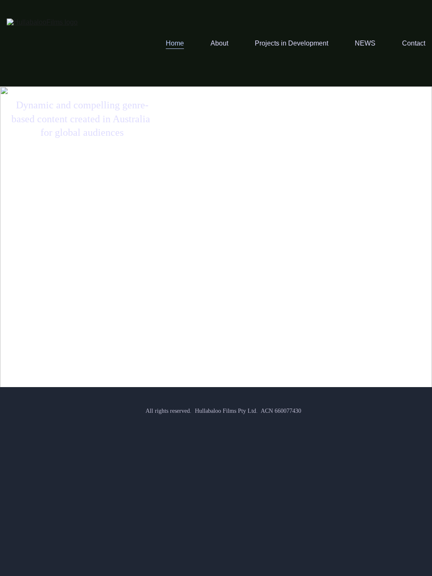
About (219, 43)
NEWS (365, 43)
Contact (413, 43)
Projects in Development (291, 43)
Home (175, 43)
